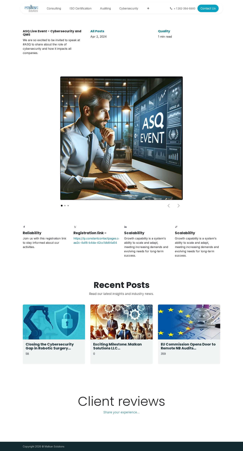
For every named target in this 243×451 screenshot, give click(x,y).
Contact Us (208, 8)
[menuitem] (54, 8)
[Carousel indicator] (62, 206)
